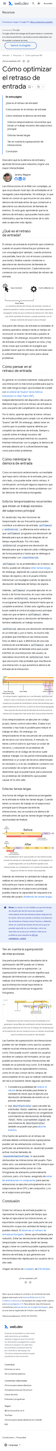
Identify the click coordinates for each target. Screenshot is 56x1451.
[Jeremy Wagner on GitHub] (16, 179)
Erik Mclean (44, 1269)
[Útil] (24, 61)
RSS (6, 1424)
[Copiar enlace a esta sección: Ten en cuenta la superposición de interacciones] (27, 954)
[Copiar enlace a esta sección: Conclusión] (22, 1201)
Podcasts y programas (15, 1399)
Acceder (48, 3)
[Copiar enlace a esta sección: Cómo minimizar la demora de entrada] (34, 463)
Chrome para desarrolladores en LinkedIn (23, 1420)
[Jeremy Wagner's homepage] (24, 179)
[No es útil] (28, 61)
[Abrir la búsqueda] (33, 3)
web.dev (6, 55)
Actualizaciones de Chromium (18, 1390)
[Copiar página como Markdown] (38, 86)
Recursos (8, 12)
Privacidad (21, 1437)
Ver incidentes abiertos (15, 1374)
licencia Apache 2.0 (14, 1304)
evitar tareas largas (40, 568)
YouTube (8, 1415)
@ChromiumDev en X (14, 1410)
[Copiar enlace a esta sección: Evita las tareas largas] (33, 789)
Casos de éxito (11, 1394)
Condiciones (8, 1437)
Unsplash (28, 1269)
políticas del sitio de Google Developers (30, 1307)
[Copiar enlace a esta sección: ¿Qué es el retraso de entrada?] (23, 235)
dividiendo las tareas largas (37, 896)
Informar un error (12, 1369)
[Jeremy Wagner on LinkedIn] (20, 179)
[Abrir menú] (4, 3)
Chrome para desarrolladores (18, 1385)
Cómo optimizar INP (33, 55)
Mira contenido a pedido (41, 22)
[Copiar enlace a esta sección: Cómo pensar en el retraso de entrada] (34, 371)
